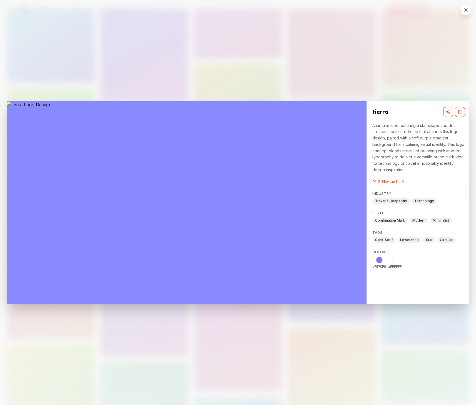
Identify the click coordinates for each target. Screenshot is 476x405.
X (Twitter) (387, 181)
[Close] (466, 10)
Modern (418, 220)
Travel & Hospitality (391, 201)
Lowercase (409, 240)
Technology (424, 201)
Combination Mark (390, 220)
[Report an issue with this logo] (402, 181)
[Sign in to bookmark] (460, 112)
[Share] (448, 112)
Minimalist (441, 220)
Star (429, 240)
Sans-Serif (384, 240)
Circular (446, 240)
